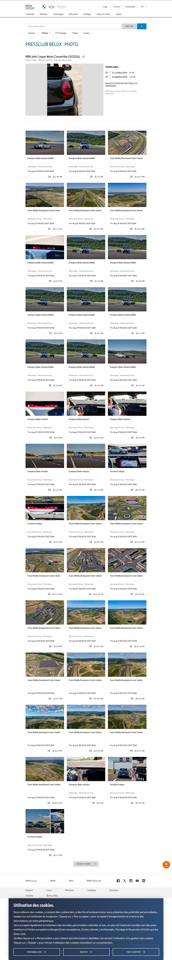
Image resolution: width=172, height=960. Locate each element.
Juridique (91, 890)
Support (29, 890)
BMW (52, 880)
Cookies (29, 895)
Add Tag (129, 26)
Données (114, 890)
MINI (71, 880)
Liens (49, 890)
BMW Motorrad (94, 880)
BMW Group (31, 880)
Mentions (69, 890)
